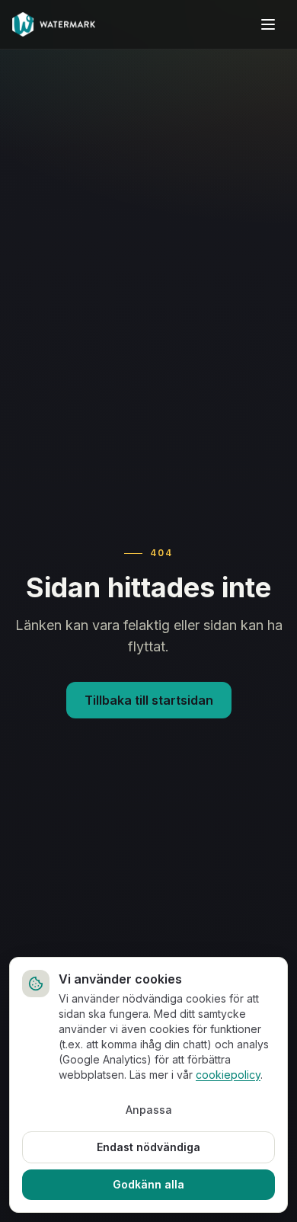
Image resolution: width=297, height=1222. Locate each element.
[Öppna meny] (268, 24)
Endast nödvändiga (148, 1146)
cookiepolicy (228, 1074)
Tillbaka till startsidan (149, 700)
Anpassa (149, 1109)
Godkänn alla (148, 1184)
